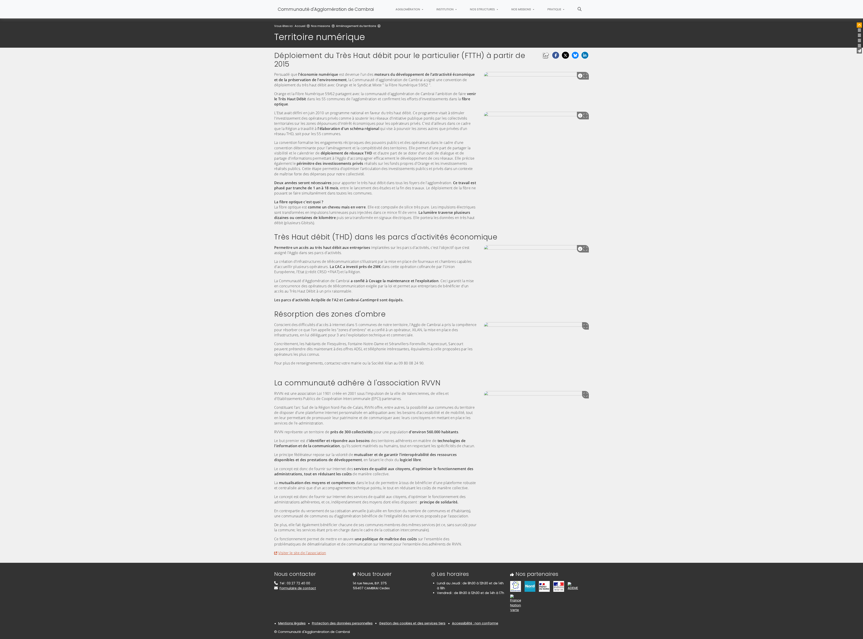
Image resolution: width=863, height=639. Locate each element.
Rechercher (579, 9)
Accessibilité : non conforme (475, 623)
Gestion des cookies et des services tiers (412, 623)
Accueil (300, 26)
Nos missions (320, 26)
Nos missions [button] (521, 9)
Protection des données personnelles (342, 623)
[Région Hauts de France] (515, 586)
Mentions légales (292, 623)
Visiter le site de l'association (302, 552)
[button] (556, 55)
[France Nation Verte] (515, 603)
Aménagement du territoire (356, 26)
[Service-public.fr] (558, 586)
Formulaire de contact (298, 588)
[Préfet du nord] (544, 586)
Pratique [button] (554, 9)
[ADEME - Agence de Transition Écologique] (573, 586)
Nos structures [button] (483, 9)
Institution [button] (445, 9)
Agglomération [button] (408, 9)
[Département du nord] (530, 586)
